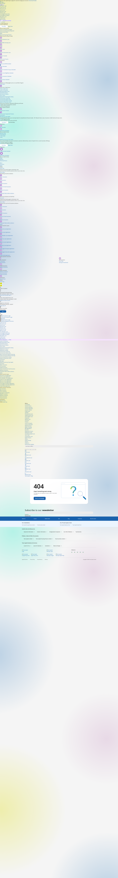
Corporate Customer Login (6, 317)
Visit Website (4, 122)
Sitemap (46, 559)
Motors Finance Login (5, 319)
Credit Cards (2, 136)
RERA (1, 33)
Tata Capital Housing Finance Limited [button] (44, 538)
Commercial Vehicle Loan (5, 353)
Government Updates (29, 444)
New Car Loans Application (5, 380)
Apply (1, 224)
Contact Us (80, 518)
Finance (26, 421)
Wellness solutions (4, 395)
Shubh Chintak (28, 440)
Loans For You (3, 322)
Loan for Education (29, 408)
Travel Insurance (3, 398)
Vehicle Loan (2, 327)
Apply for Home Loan (4, 300)
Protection (27, 418)
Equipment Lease (28, 432)
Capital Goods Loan (29, 415)
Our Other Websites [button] (68, 531)
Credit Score (27, 411)
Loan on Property (28, 423)
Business (27, 429)
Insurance (2, 198)
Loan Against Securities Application (7, 384)
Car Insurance (3, 388)
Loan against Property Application (7, 383)
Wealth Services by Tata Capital (6, 139)
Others (26, 439)
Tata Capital (27, 476)
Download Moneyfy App (5, 295)
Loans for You (3, 7)
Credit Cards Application (5, 386)
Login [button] (1, 314)
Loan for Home (28, 406)
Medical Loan (27, 419)
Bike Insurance (3, 390)
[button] (59, 82)
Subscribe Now (27, 515)
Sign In (3, 311)
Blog (32, 476)
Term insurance (3, 391)
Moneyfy (3, 318)
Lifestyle (26, 412)
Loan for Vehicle (28, 410)
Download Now (32, 0)
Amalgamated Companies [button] (54, 531)
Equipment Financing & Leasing (6, 347)
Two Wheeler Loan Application (6, 378)
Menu (26, 403)
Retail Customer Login (5, 315)
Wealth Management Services (7, 321)
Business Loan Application (5, 382)
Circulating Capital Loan (30, 433)
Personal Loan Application (5, 375)
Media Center (47, 518)
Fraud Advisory (39, 559)
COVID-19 (27, 443)
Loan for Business (28, 407)
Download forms (3, 160)
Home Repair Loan (29, 416)
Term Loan (27, 435)
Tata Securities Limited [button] (60, 538)
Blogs (2, 2)
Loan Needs (27, 404)
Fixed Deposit (3, 134)
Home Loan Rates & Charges (6, 29)
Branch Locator (93, 518)
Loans (1, 137)
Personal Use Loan (29, 414)
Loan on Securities (29, 424)
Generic (26, 441)
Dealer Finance (28, 437)
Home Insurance (3, 396)
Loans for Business (4, 90)
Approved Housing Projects (5, 34)
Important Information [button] (28, 531)
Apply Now (10, 26)
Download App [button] (11, 122)
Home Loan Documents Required (7, 30)
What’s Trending (28, 427)
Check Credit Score (4, 88)
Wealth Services (28, 425)
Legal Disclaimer (25, 559)
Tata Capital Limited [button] (28, 538)
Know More (4, 26)
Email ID (26, 514)
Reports (1, 159)
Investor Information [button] (41, 531)
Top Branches (78, 531)
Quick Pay (2, 281)
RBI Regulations (28, 428)
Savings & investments (5, 392)
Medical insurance (4, 394)
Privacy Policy (32, 559)
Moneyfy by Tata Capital (5, 116)
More (1, 163)
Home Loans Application (5, 376)
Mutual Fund (2, 400)
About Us (23, 518)
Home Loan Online (4, 32)
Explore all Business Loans (5, 102)
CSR (59, 518)
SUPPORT (3, 3)
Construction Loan (29, 436)
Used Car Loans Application (6, 379)
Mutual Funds (3, 133)
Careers (35, 518)
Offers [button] (1, 167)
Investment (2, 115)
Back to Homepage (39, 498)
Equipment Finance (29, 431)
